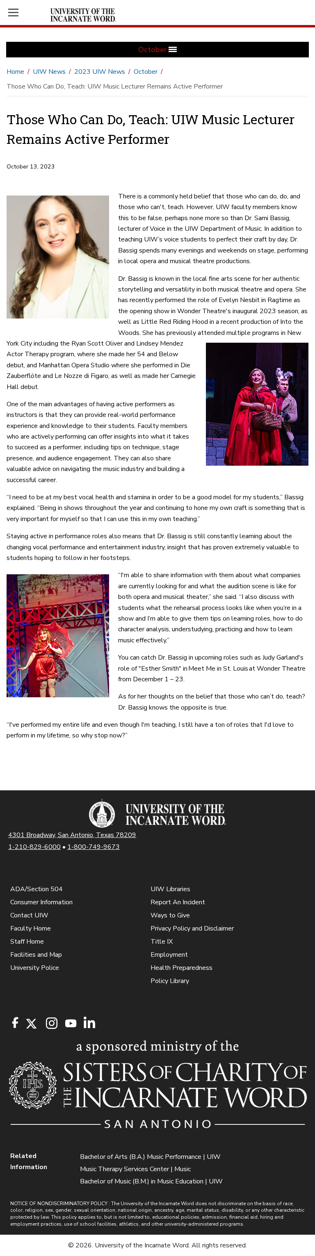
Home (15, 71)
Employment (169, 954)
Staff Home (27, 941)
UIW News (49, 71)
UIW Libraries (170, 889)
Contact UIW (29, 915)
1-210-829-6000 (34, 846)
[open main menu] (27, 12)
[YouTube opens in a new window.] (70, 1023)
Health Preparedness (181, 967)
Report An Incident (178, 902)
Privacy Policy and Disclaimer (192, 928)
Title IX (162, 941)
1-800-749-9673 (93, 846)
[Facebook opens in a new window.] (15, 1023)
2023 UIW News (99, 71)
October (146, 71)
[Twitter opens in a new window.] (30, 1024)
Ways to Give (170, 915)
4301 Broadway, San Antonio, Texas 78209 (72, 835)
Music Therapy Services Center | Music (135, 1169)
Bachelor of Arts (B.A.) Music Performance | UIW (150, 1156)
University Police (34, 967)
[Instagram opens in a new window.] (50, 1024)
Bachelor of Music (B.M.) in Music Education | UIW (151, 1181)
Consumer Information (41, 902)
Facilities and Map (36, 954)
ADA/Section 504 (36, 889)
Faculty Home (30, 928)
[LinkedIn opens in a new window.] (89, 1024)
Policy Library (170, 980)
